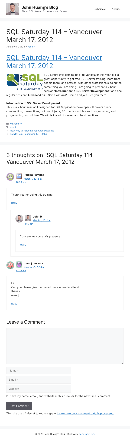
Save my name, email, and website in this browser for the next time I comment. (60, 396)
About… (116, 8)
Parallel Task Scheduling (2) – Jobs (28, 134)
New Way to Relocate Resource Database (32, 130)
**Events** (16, 123)
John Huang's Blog (40, 7)
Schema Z (100, 8)
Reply (14, 202)
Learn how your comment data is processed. (85, 413)
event (13, 127)
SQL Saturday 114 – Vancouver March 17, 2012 (54, 62)
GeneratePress (86, 434)
